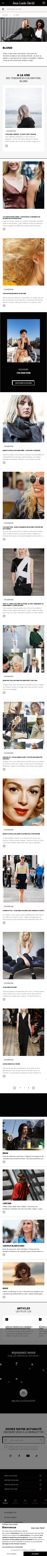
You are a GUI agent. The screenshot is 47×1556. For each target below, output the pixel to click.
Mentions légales (10, 1517)
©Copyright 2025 (10, 1512)
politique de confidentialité (13, 1522)
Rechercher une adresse (15, 9)
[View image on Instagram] (11, 1370)
